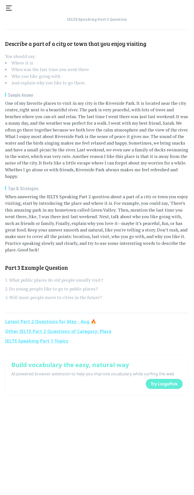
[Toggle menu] (9, 8)
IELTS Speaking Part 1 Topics (36, 341)
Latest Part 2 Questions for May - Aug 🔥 (50, 321)
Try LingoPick (164, 384)
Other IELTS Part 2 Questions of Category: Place (58, 331)
